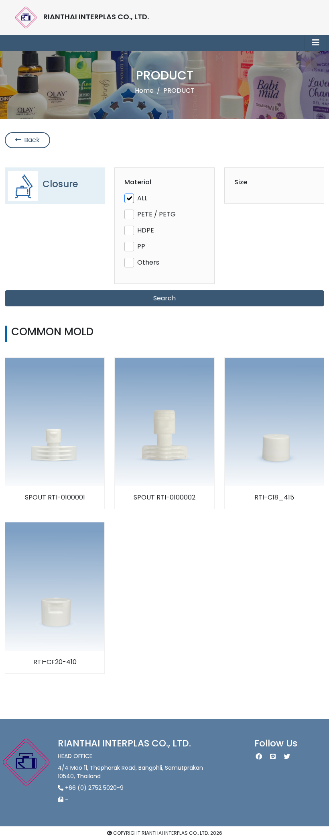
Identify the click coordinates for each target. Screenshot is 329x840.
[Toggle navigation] (316, 43)
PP (141, 246)
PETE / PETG (156, 214)
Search (164, 298)
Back (30, 140)
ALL (142, 198)
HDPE (145, 230)
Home (144, 90)
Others (148, 262)
